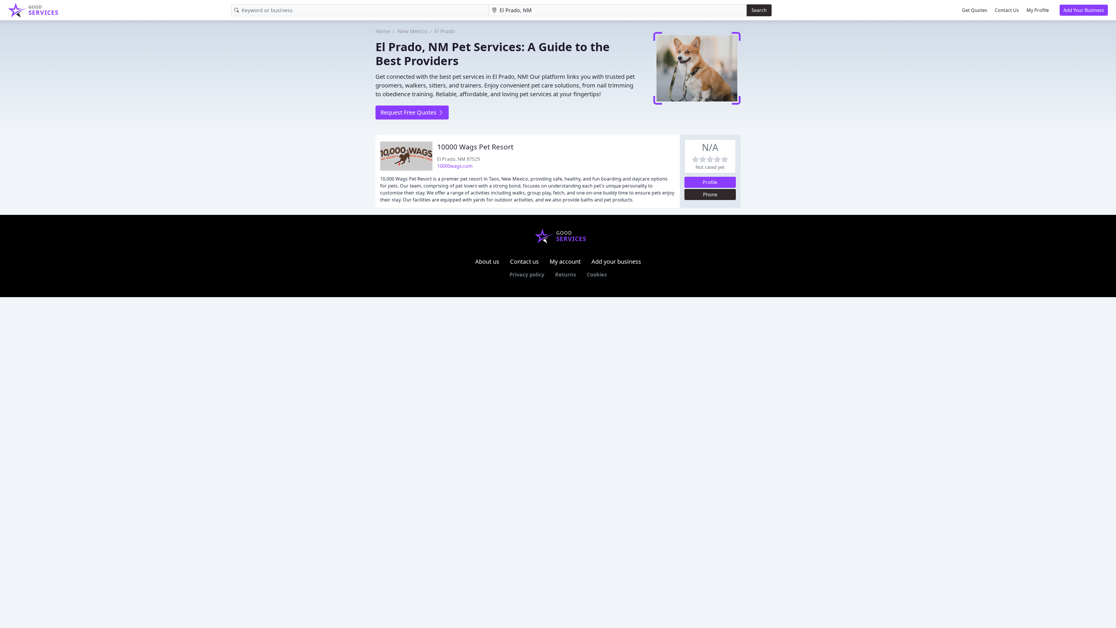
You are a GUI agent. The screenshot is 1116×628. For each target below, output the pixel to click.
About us (487, 261)
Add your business (616, 261)
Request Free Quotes (409, 112)
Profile (710, 182)
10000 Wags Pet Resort (475, 146)
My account (565, 261)
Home (382, 31)
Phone (710, 194)
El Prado (444, 31)
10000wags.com (455, 166)
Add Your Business (1083, 10)
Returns (565, 274)
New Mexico (412, 31)
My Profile (1037, 10)
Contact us (524, 261)
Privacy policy (526, 274)
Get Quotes (974, 10)
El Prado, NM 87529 (458, 159)
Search (759, 10)
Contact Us (1007, 10)
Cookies (597, 274)
